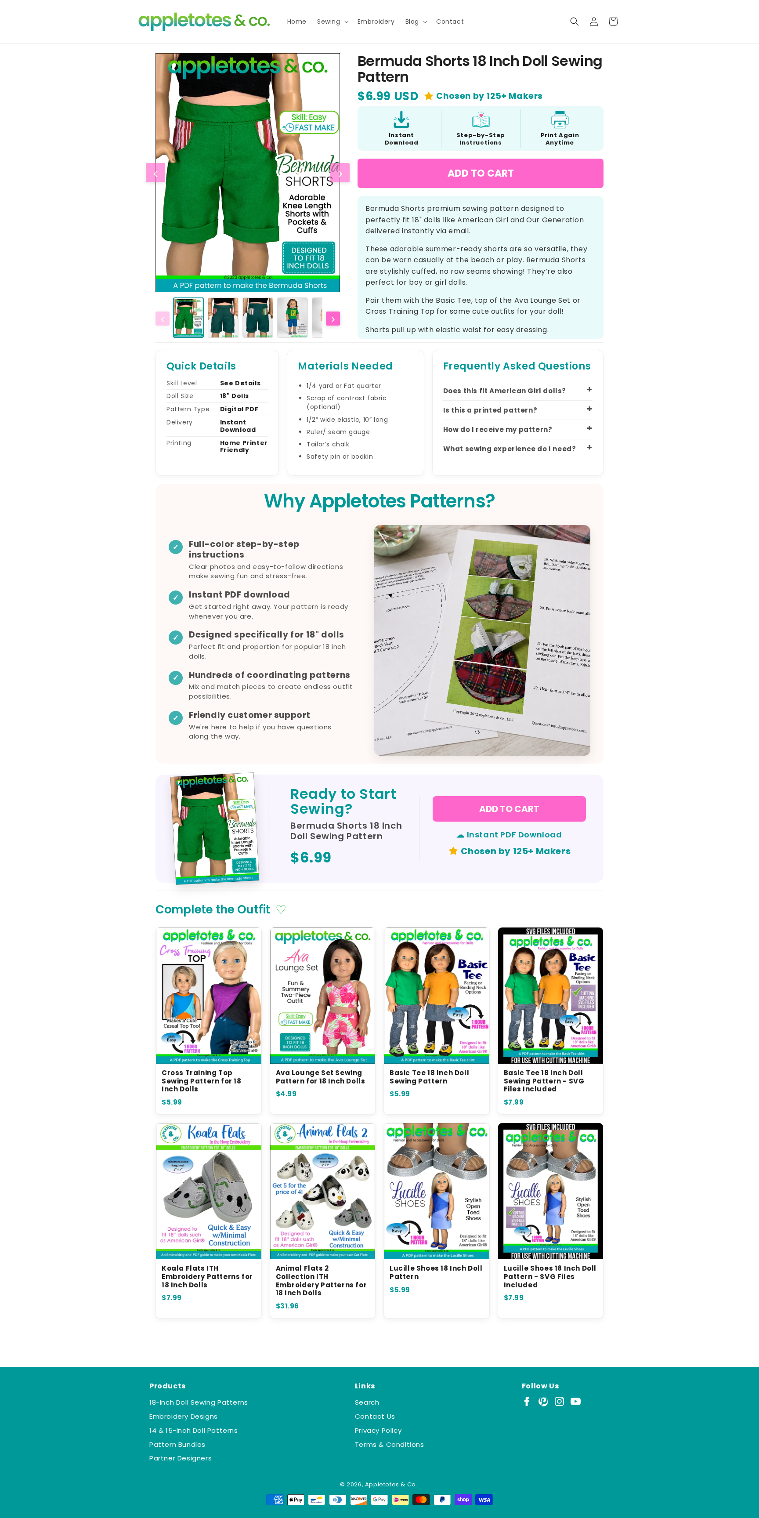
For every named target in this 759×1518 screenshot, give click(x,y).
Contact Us (375, 1416)
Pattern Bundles (177, 1444)
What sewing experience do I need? (509, 448)
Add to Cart (481, 173)
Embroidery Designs (183, 1416)
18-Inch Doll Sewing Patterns (198, 1402)
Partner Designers (180, 1458)
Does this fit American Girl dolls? (504, 390)
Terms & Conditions (389, 1444)
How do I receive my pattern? (498, 429)
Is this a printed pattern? (490, 410)
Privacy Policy (378, 1430)
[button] (332, 21)
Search (367, 1402)
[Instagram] (559, 1401)
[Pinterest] (543, 1401)
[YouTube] (576, 1401)
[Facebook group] (527, 1401)
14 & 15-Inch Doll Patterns (193, 1430)
